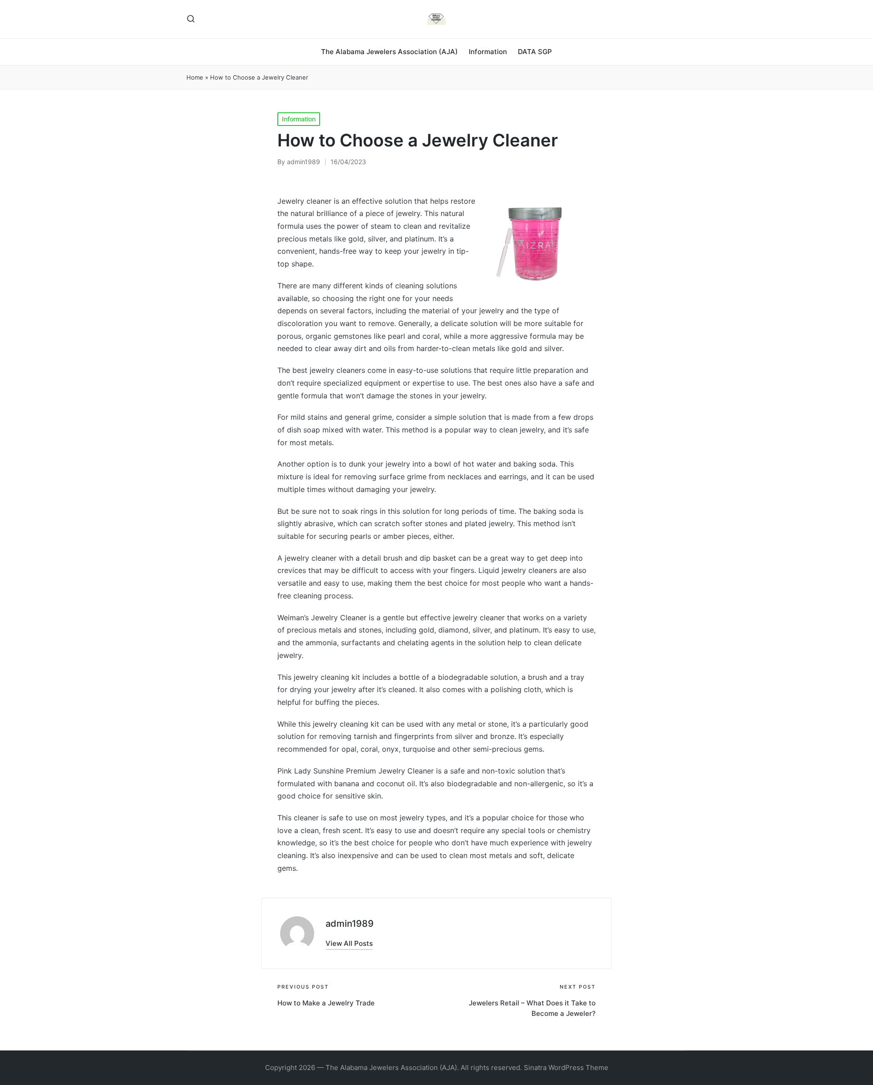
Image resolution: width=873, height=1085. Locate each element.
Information (299, 119)
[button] (349, 943)
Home (194, 77)
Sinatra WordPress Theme (566, 1067)
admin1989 (350, 923)
